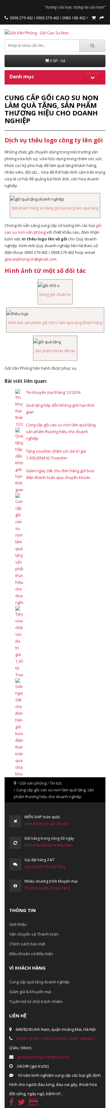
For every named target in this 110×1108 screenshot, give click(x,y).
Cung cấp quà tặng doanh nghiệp (39, 982)
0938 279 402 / (22, 18)
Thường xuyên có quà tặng (47, 888)
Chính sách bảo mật (27, 944)
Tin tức (56, 783)
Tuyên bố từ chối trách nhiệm (36, 1001)
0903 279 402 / (48, 18)
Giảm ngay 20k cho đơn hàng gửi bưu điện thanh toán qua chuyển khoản (60, 474)
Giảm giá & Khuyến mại (30, 991)
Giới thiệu (18, 924)
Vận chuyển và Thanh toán (33, 934)
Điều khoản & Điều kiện (53, 845)
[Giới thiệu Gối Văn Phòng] (7, 18)
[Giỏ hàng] (94, 18)
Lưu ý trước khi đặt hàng (44, 866)
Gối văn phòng (33, 783)
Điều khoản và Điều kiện (31, 953)
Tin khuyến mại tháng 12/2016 (53, 392)
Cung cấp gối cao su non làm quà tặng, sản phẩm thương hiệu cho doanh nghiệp (61, 431)
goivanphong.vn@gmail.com (31, 259)
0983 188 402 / (74, 18)
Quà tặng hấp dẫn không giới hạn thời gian (60, 408)
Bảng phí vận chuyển (50, 823)
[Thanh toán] (102, 18)
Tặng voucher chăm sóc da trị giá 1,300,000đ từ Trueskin (56, 454)
